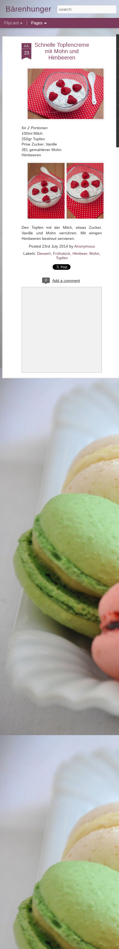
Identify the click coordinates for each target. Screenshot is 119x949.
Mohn (94, 253)
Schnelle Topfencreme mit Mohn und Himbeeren (62, 51)
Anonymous (84, 246)
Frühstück (61, 253)
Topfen (62, 258)
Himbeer (80, 253)
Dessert (44, 253)
